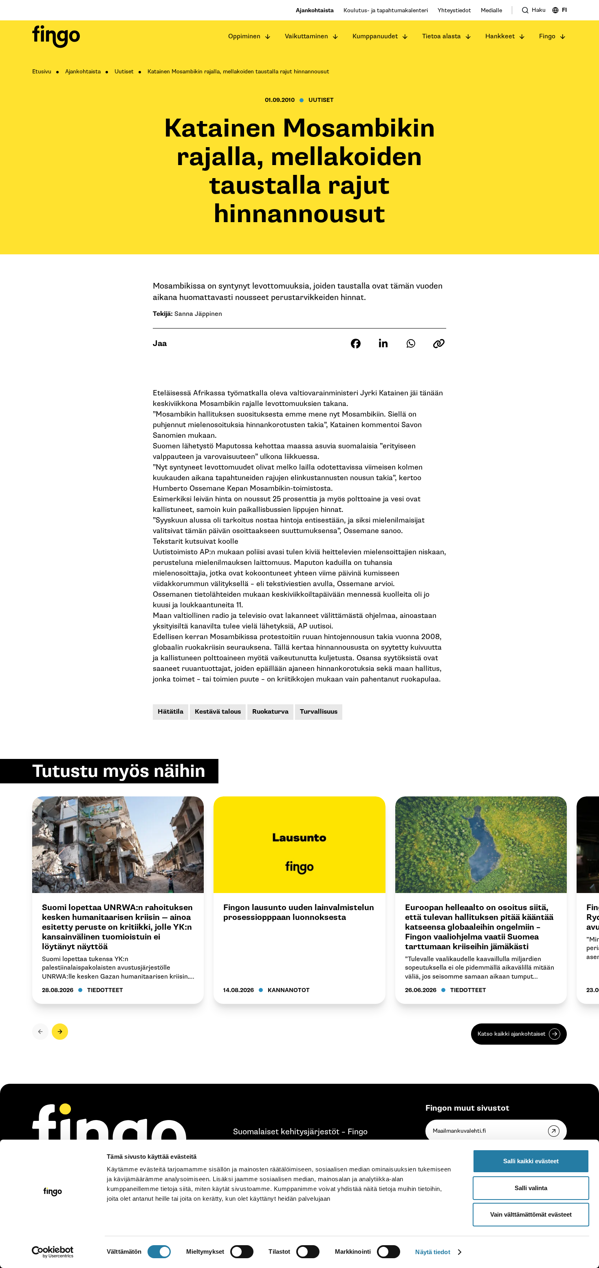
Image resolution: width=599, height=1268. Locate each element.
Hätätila (170, 712)
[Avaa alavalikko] (268, 37)
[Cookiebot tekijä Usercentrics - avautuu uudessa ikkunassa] (52, 1252)
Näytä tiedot (432, 1251)
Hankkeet (500, 36)
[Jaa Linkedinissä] (383, 343)
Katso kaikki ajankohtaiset (512, 1034)
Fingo (547, 36)
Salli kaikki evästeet (531, 1161)
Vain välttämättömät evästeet (531, 1214)
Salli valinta (531, 1187)
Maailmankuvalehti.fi (459, 1131)
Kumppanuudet (375, 36)
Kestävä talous (218, 712)
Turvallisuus (318, 712)
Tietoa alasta (441, 36)
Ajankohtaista (315, 10)
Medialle (491, 10)
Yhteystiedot (454, 10)
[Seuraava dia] (60, 1031)
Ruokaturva (270, 712)
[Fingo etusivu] (56, 36)
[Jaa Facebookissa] (355, 343)
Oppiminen (244, 36)
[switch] (241, 1251)
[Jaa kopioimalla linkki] (439, 343)
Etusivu (41, 71)
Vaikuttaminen (306, 36)
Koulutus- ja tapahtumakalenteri (386, 10)
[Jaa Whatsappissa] (411, 343)
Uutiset (124, 71)
